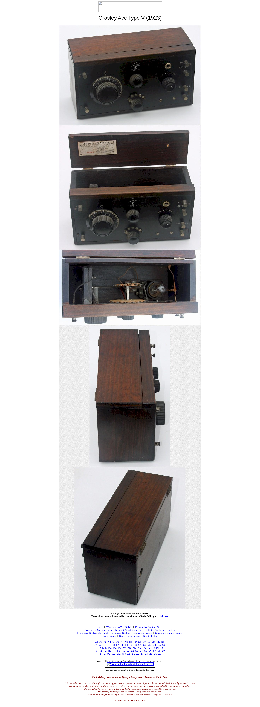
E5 (122, 645)
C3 (149, 642)
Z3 (142, 653)
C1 (139, 642)
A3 (105, 642)
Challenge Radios (165, 630)
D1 (162, 642)
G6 (164, 645)
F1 (126, 645)
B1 (130, 642)
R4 (114, 650)
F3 (135, 645)
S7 (154, 650)
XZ (128, 653)
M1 (110, 647)
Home (100, 627)
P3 (153, 647)
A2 (100, 642)
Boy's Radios (109, 635)
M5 (129, 647)
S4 (141, 650)
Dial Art (128, 627)
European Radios (120, 632)
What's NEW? (114, 627)
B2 (135, 642)
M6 (134, 647)
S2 (132, 650)
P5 (162, 647)
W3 (124, 653)
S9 (163, 650)
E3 (113, 645)
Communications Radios (168, 632)
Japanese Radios (142, 632)
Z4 (146, 653)
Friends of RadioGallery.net (92, 632)
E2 (108, 645)
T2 (104, 653)
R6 (123, 650)
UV (108, 653)
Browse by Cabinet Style (149, 627)
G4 (154, 645)
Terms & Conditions (126, 630)
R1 (100, 650)
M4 (124, 647)
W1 (113, 653)
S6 (150, 650)
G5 (159, 645)
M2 (115, 647)
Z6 (155, 653)
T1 (99, 653)
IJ (100, 647)
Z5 (150, 653)
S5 (145, 650)
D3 (100, 645)
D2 (95, 645)
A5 (113, 642)
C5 (158, 642)
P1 (144, 647)
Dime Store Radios (129, 635)
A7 (122, 642)
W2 (119, 653)
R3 (109, 650)
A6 (117, 642)
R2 (105, 650)
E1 (104, 645)
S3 (136, 650)
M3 (120, 647)
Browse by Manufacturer (98, 630)
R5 (118, 650)
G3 (149, 645)
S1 (127, 650)
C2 (144, 642)
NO (139, 647)
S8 (158, 650)
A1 (96, 642)
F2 (130, 645)
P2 (148, 647)
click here (163, 616)
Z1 (133, 653)
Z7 (159, 653)
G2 (144, 645)
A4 (109, 642)
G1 (140, 645)
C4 (153, 642)
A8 (126, 642)
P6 (95, 650)
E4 (117, 645)
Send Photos (150, 635)
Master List (146, 630)
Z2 (137, 653)
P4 (157, 647)
